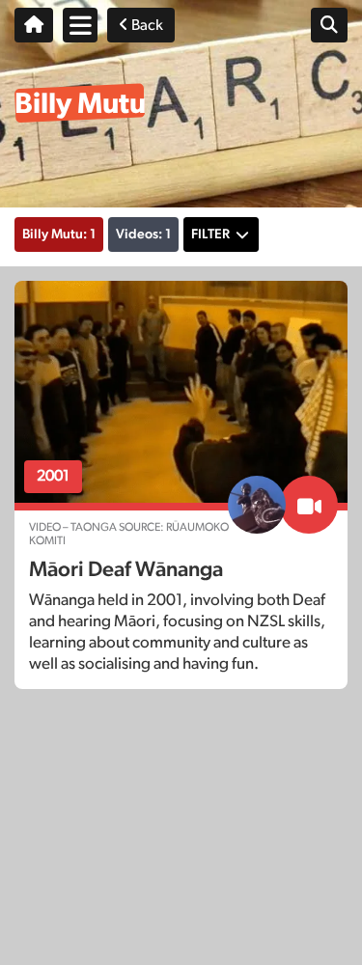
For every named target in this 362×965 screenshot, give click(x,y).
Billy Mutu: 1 (59, 234)
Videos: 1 (143, 234)
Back (145, 25)
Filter (210, 234)
